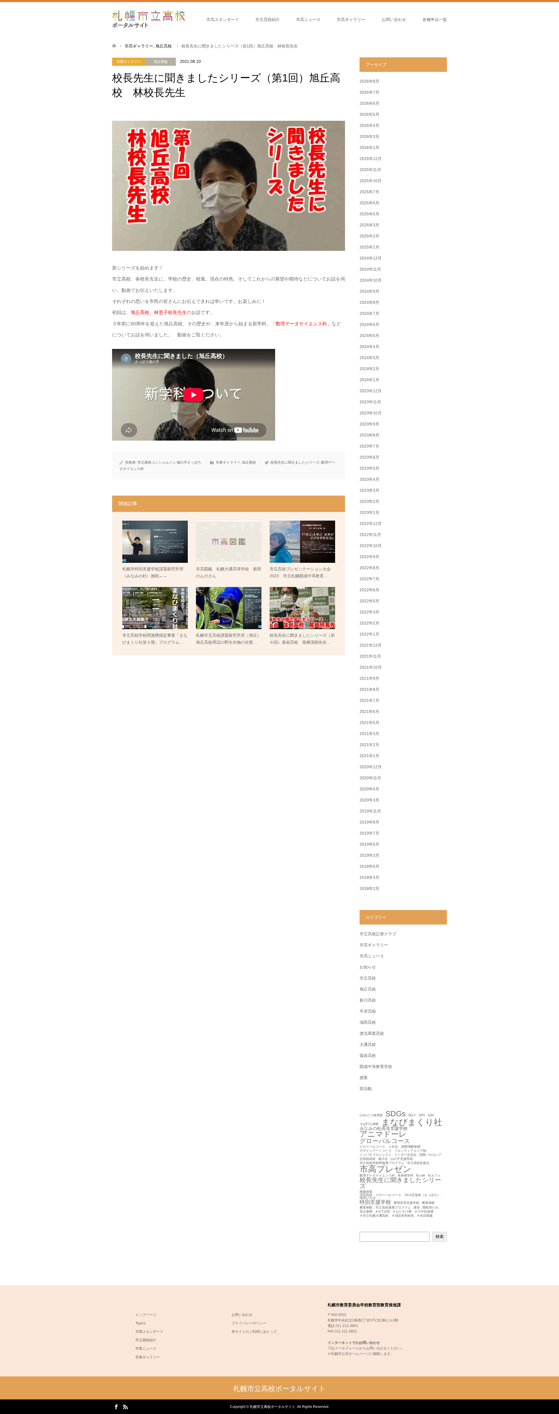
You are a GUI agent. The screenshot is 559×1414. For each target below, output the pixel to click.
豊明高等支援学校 (406, 1202)
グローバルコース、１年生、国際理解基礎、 (392, 1146)
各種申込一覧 (434, 19)
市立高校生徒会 (418, 1163)
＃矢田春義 (425, 1215)
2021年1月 (369, 755)
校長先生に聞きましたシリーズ (294, 462)
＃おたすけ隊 (402, 1211)
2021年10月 (371, 667)
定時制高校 (368, 1159)
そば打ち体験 (369, 1124)
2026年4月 (369, 125)
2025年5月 (369, 214)
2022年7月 (369, 578)
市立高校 (368, 978)
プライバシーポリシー (248, 1323)
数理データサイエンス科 (377, 1175)
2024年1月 (369, 379)
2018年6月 (369, 866)
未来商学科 (405, 1175)
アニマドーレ (383, 1134)
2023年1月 (369, 512)
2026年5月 (369, 114)
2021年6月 (369, 711)
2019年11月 (370, 811)
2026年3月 (369, 136)
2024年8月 (369, 302)
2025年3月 (369, 225)
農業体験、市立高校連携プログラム (385, 1207)
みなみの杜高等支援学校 (384, 1128)
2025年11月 (370, 169)
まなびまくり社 (411, 1122)
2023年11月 (370, 402)
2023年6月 (369, 457)
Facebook (116, 1406)
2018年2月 (369, 888)
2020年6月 (369, 789)
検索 (440, 1236)
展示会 (383, 1159)
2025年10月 (371, 180)
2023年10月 (371, 413)
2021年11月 (370, 656)
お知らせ (368, 967)
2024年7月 (369, 313)
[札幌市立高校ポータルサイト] (148, 19)
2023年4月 (369, 479)
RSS (125, 1406)
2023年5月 (369, 468)
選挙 (416, 1207)
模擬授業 (366, 1191)
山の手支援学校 (401, 1159)
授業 (364, 1077)
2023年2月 (369, 501)
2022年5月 (369, 601)
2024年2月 (369, 368)
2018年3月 (369, 877)
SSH (431, 1115)
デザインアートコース (376, 1150)
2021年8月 (369, 689)
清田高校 (368, 1022)
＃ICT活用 (382, 1211)
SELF (412, 1115)
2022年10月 (371, 545)
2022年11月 (370, 534)
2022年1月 (369, 634)
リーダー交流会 (405, 1154)
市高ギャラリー (351, 19)
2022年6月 (369, 590)
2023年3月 (369, 490)
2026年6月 (369, 103)
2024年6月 (369, 324)
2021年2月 (369, 744)
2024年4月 (369, 346)
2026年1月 (369, 147)
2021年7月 (369, 700)
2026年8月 (369, 81)
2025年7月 (369, 191)
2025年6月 (369, 203)
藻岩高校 (368, 1055)
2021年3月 (369, 733)
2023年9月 (369, 424)
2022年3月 (369, 612)
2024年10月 (371, 280)
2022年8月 (369, 567)
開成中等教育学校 (376, 1066)
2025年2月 (369, 236)
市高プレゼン (385, 1169)
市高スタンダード (222, 19)
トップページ (145, 1315)
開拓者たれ (430, 1207)
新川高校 (368, 1000)
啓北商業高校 (372, 1033)
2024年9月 (369, 291)
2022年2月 (369, 623)
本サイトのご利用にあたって (254, 1332)
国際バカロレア (430, 1154)
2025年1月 (369, 247)
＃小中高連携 (424, 1211)
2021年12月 (371, 645)
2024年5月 (369, 335)
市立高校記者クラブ (378, 934)
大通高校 (368, 1044)
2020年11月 (370, 778)
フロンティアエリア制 (410, 1150)
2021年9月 (369, 678)
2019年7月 (369, 833)
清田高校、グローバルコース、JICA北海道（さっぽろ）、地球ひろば (401, 1196)
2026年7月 (369, 92)
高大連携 (366, 1211)
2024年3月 (369, 357)
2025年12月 (371, 158)
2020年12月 (371, 766)
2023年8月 (369, 435)
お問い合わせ (394, 19)
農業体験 (428, 1202)
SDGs (395, 1114)
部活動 (366, 1088)
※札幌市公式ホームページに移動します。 (361, 1354)
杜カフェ (434, 1175)
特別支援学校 (375, 1202)
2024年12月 (371, 258)
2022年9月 (369, 556)
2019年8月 (369, 822)
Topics (140, 1323)
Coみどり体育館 (371, 1115)
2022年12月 (371, 523)
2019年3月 (369, 855)
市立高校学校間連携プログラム (382, 1163)
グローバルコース (385, 1141)
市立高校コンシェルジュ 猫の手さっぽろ (169, 462)
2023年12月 (371, 390)
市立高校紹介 (267, 19)
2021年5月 (369, 722)
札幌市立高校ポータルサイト (279, 1388)
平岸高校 (368, 1011)
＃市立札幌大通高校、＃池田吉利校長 (387, 1215)
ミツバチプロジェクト (376, 1154)
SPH (422, 1115)
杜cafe (420, 1175)
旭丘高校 (161, 62)
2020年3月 (369, 800)
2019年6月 (369, 844)
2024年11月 (370, 269)
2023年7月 (369, 446)
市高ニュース (308, 19)
